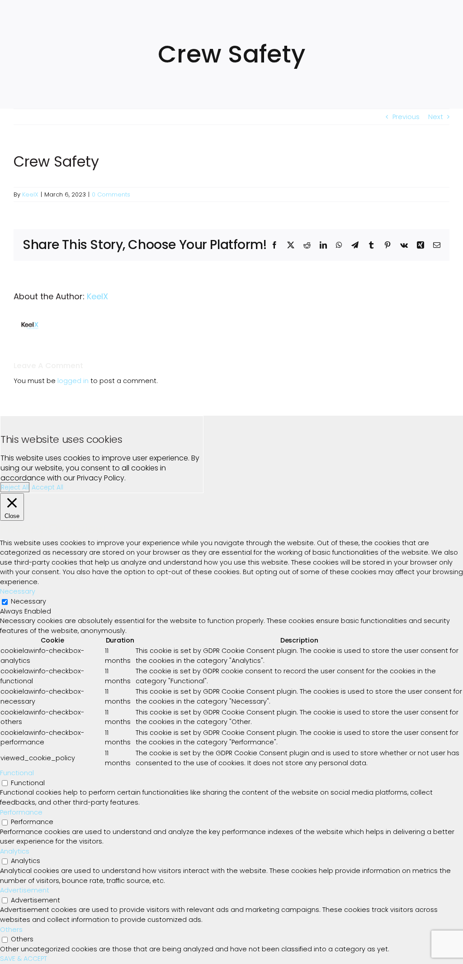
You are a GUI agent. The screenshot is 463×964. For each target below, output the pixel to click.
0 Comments (111, 194)
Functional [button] (17, 772)
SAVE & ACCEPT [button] (23, 958)
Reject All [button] (15, 487)
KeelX (30, 194)
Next (435, 116)
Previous (406, 116)
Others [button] (11, 929)
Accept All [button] (47, 487)
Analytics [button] (14, 851)
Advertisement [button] (24, 890)
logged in (73, 380)
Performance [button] (21, 812)
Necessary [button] (17, 591)
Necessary (28, 601)
